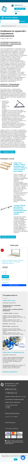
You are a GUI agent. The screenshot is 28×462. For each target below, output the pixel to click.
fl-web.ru (16, 416)
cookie (10, 455)
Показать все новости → (11, 372)
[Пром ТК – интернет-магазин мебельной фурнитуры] (4, 8)
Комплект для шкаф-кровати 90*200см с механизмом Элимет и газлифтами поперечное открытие (12, 261)
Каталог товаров (11, 17)
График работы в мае (9, 300)
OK (15, 459)
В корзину (5, 276)
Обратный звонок (20, 8)
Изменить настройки (18, 456)
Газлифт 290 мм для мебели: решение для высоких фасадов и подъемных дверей (20, 210)
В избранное (5, 282)
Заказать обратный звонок (12, 413)
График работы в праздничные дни (13, 352)
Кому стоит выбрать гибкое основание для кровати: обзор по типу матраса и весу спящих (20, 167)
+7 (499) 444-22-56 (11, 393)
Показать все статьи (8, 237)
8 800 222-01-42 (18, 5)
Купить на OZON (14, 285)
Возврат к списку (8, 152)
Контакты (17, 11)
